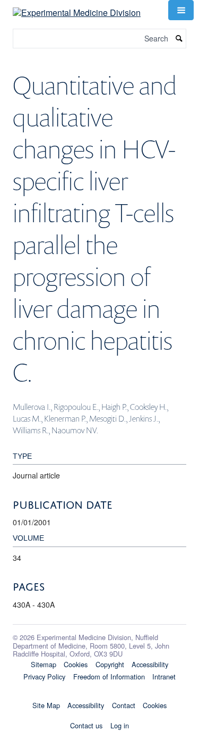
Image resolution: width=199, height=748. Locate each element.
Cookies (76, 664)
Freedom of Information (109, 676)
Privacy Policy (44, 676)
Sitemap (43, 664)
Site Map (46, 705)
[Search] (179, 38)
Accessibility (150, 664)
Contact (123, 705)
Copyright (110, 664)
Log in (119, 725)
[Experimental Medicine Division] (77, 9)
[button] (181, 10)
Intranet (164, 676)
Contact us (86, 725)
